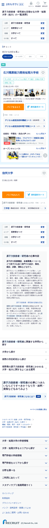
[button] (45, 155)
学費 (41, 56)
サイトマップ (8, 493)
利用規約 (6, 498)
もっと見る (40, 134)
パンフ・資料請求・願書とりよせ (16, 508)
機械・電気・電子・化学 (11, 424)
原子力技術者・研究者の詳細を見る (29, 302)
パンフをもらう (13, 107)
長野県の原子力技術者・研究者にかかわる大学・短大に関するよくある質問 (23, 368)
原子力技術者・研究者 (10, 427)
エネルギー (26, 424)
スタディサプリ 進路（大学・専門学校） (17, 420)
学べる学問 (19, 56)
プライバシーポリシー (11, 503)
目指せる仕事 (8, 56)
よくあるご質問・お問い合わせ (15, 512)
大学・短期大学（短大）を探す (13, 422)
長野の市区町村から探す (14, 359)
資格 (30, 56)
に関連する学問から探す (23, 343)
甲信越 (23, 427)
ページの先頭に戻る (39, 409)
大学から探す (8, 352)
